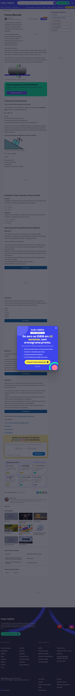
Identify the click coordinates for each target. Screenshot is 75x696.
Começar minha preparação (36, 362)
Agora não (37, 366)
